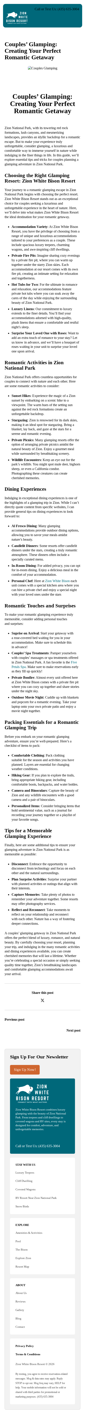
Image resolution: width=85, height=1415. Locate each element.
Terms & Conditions (27, 1354)
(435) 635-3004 (49, 1146)
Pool (18, 1241)
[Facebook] (34, 1000)
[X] (42, 1000)
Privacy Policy (24, 1346)
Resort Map (22, 1266)
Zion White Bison (57, 581)
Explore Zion (23, 1258)
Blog (18, 1318)
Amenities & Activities (28, 1232)
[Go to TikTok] (30, 1137)
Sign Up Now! (25, 1070)
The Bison (21, 1249)
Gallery (19, 1310)
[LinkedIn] (50, 1000)
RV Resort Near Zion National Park (36, 1198)
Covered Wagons (25, 1189)
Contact (20, 1326)
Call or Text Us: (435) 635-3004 (57, 9)
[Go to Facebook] (17, 1137)
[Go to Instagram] (23, 1137)
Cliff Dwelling (23, 1181)
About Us (21, 1293)
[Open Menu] (75, 17)
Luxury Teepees (24, 1172)
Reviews (20, 1301)
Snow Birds (22, 1206)
